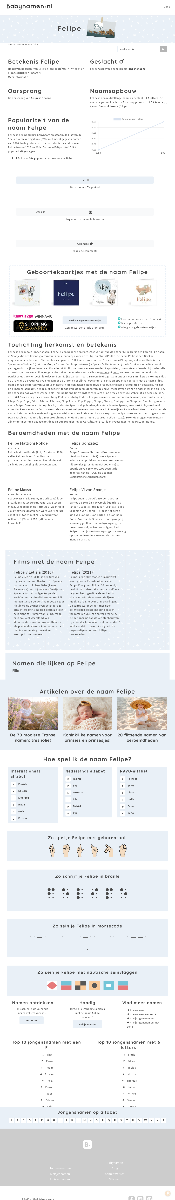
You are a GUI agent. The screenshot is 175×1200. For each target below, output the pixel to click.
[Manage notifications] (168, 1193)
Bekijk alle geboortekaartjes (85, 320)
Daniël (12, 376)
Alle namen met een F (143, 1014)
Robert (104, 372)
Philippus (136, 401)
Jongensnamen (23, 44)
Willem (131, 1093)
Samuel (132, 1100)
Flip (91, 356)
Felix (50, 1080)
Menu (167, 6)
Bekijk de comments (85, 251)
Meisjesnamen (60, 1174)
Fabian (50, 1100)
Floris (49, 1061)
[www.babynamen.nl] (29, 6)
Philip (125, 352)
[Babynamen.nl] (87, 1144)
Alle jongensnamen (142, 1018)
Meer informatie (18, 77)
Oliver (132, 1061)
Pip (153, 388)
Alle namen (137, 1010)
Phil (71, 388)
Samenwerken (115, 1174)
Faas (50, 1093)
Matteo (131, 1106)
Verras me (31, 1020)
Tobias (132, 1067)
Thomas (132, 1080)
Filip (19, 401)
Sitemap (114, 1179)
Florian (49, 1087)
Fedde (49, 1067)
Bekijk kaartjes (87, 1024)
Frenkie (49, 1074)
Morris (132, 1074)
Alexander (53, 380)
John (116, 372)
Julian (132, 1087)
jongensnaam (41, 352)
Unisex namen (60, 1179)
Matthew (25, 376)
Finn (50, 1054)
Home (11, 44)
